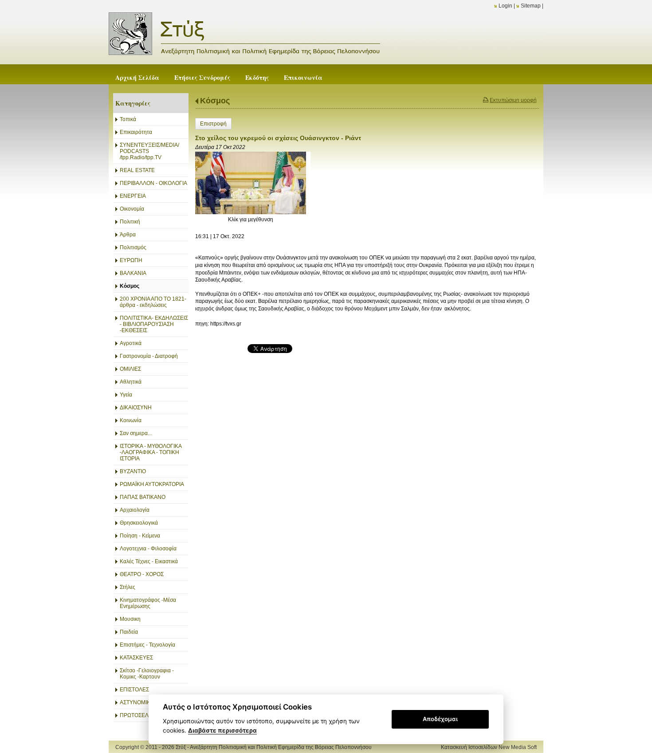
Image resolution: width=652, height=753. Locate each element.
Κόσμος (215, 100)
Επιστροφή (213, 124)
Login (505, 6)
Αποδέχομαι (440, 718)
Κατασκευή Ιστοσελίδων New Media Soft (489, 747)
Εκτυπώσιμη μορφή (513, 100)
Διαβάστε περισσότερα (222, 730)
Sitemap (531, 6)
